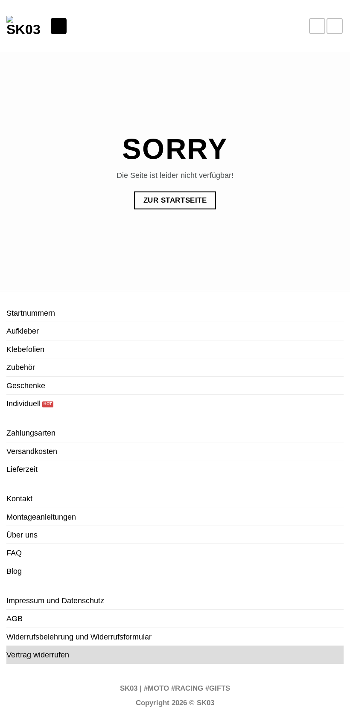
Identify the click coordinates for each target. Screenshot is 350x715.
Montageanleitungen (41, 516)
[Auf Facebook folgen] (317, 26)
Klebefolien (25, 349)
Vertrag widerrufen (37, 654)
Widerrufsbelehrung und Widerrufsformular (79, 636)
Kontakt (19, 498)
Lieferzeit (22, 469)
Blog (14, 571)
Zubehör (20, 367)
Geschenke (25, 385)
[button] (59, 26)
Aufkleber (22, 330)
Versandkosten (31, 451)
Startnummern (30, 312)
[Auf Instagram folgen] (335, 26)
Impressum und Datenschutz (55, 600)
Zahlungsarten (30, 432)
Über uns (22, 534)
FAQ (14, 552)
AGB (14, 618)
